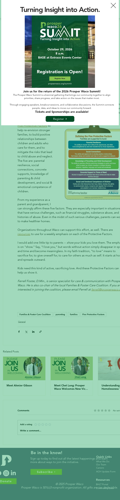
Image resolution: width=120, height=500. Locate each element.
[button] (113, 5)
